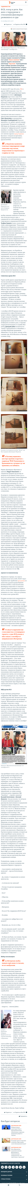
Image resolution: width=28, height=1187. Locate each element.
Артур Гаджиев (19, 134)
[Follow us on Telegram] (13, 1167)
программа (21, 581)
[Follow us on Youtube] (2, 1167)
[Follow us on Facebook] (9, 1167)
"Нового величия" (13, 60)
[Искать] (19, 1185)
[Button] (8, 25)
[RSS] (24, 1167)
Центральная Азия (16, 1125)
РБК (21, 89)
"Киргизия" (12, 64)
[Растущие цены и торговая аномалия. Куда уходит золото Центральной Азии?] (6, 1140)
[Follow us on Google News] (20, 1167)
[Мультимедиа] (8, 1185)
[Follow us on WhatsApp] (16, 1167)
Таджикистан (5, 6)
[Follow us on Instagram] (6, 1167)
